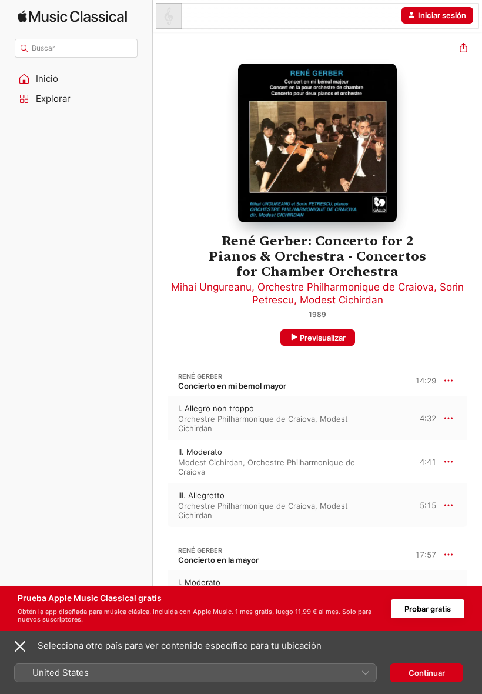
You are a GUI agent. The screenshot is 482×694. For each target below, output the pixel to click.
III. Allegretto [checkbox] (201, 495)
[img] (72, 16)
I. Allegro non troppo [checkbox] (216, 408)
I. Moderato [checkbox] (199, 582)
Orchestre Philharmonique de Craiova (345, 287)
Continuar (427, 673)
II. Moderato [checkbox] (200, 451)
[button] (76, 79)
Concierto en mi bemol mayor (232, 386)
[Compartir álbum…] (463, 49)
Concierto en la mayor (218, 560)
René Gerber (200, 376)
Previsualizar (323, 337)
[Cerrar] (20, 646)
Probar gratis (427, 608)
